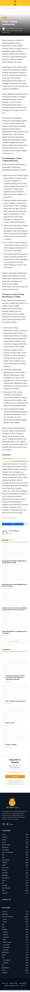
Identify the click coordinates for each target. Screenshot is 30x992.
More (3, 957)
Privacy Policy (13, 983)
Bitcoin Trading (6, 844)
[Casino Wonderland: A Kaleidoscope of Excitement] (15, 622)
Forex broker (5, 867)
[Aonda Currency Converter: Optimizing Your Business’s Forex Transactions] (15, 598)
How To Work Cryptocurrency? (16, 701)
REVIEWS (4, 885)
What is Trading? (11, 744)
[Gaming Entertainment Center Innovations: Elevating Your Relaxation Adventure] (15, 666)
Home (3, 8)
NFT (3, 883)
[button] (15, 1)
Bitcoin (4, 842)
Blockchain (5, 847)
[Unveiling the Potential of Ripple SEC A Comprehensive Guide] (15, 551)
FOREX (4, 17)
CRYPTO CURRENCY (7, 852)
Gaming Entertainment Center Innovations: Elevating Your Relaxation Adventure (15, 677)
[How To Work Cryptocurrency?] (15, 691)
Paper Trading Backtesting (9, 517)
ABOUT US (5, 983)
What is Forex (10, 723)
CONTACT (23, 985)
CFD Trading (5, 849)
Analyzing (4, 837)
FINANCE (4, 862)
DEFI (3, 857)
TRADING (4, 893)
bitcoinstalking (10, 28)
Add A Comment (15, 641)
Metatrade (5, 875)
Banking (4, 839)
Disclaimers (22, 983)
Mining (3, 880)
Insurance (4, 870)
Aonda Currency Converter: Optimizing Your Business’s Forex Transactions (14, 608)
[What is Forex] (15, 713)
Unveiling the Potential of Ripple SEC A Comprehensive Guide (14, 561)
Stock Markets (6, 888)
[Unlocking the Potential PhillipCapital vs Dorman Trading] (15, 575)
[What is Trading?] (15, 735)
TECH (3, 890)
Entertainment (6, 860)
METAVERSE (5, 877)
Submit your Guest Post (11, 985)
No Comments (19, 30)
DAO (3, 855)
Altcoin (4, 834)
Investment (5, 872)
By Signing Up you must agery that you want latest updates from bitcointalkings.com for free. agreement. (15, 782)
